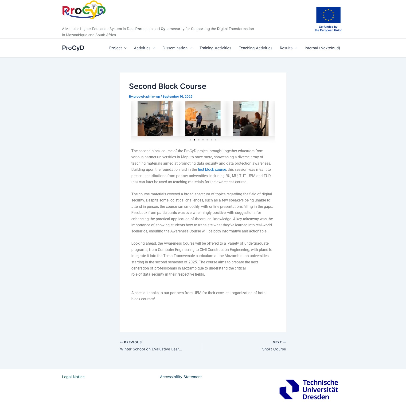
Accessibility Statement (181, 376)
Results (286, 48)
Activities (142, 48)
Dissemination (175, 48)
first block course (212, 169)
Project (115, 48)
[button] (124, 47)
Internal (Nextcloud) (322, 48)
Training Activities (215, 48)
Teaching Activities (255, 48)
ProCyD (73, 47)
